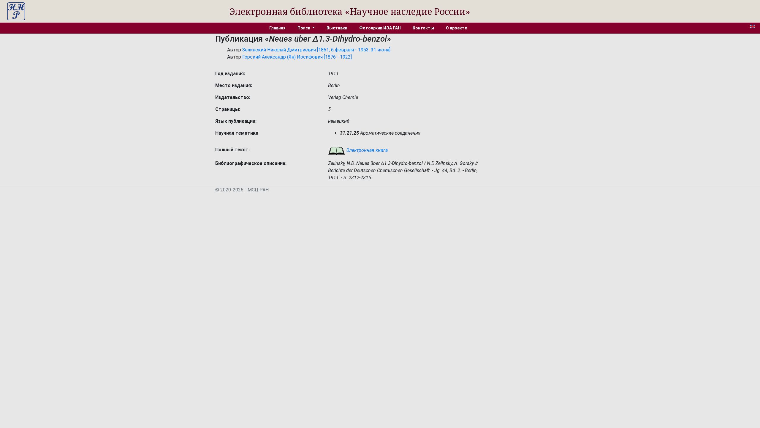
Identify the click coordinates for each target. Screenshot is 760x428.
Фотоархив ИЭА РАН (380, 28)
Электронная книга (366, 150)
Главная (277, 28)
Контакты (423, 28)
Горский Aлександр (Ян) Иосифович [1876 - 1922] (297, 57)
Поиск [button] (304, 28)
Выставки (337, 28)
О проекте (456, 28)
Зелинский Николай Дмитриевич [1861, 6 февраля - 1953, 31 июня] (316, 50)
